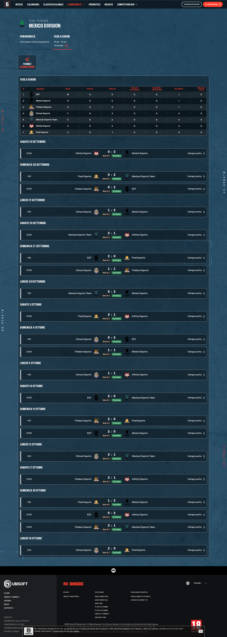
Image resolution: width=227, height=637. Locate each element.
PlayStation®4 (101, 610)
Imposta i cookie (11, 631)
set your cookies (73, 631)
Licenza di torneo (192, 4)
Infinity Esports (43, 126)
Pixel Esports (42, 132)
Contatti (8, 617)
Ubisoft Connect (12, 597)
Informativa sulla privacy (16, 621)
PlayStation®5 (101, 607)
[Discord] (113, 570)
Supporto (8, 608)
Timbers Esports (43, 107)
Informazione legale (14, 628)
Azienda (7, 601)
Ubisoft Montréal (71, 596)
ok (201, 631)
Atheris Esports (43, 101)
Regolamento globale (141, 596)
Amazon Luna (100, 617)
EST (38, 94)
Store (7, 593)
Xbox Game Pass (101, 596)
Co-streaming (211, 4)
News (6, 604)
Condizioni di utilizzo (14, 624)
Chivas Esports (43, 113)
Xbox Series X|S (101, 600)
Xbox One (99, 603)
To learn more (57, 631)
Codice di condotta (139, 600)
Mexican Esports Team (46, 120)
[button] (113, 153)
